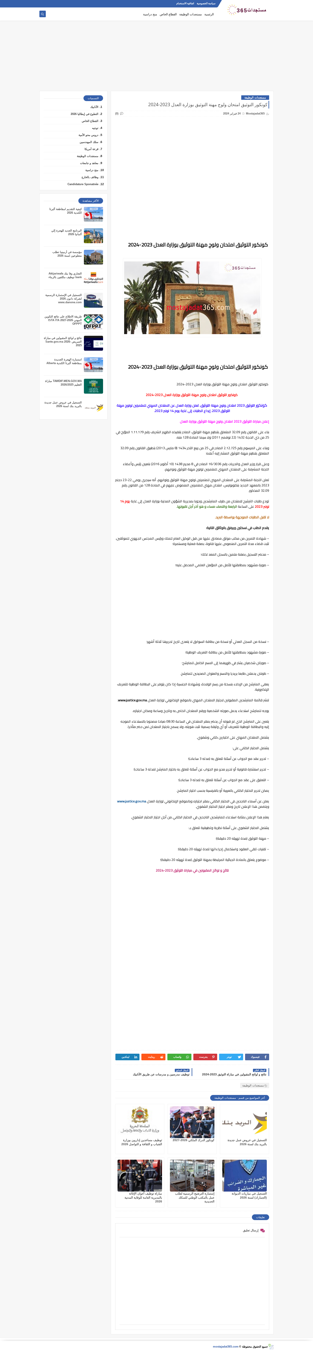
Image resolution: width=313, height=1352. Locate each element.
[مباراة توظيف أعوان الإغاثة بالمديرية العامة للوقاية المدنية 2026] (140, 1176)
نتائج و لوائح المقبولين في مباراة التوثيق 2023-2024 (192, 870)
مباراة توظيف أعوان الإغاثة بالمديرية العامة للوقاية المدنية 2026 (143, 1197)
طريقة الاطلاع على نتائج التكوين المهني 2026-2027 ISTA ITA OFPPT (63, 320)
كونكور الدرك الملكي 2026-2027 (193, 1140)
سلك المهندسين (89, 142)
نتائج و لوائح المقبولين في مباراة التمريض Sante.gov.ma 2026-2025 (63, 341)
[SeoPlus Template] (271, 1346)
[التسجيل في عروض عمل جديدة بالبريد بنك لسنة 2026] (244, 1122)
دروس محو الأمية (88, 135)
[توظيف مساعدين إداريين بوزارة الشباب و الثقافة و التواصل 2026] (140, 1122)
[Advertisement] (156, 58)
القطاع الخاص (168, 14)
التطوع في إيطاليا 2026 (84, 114)
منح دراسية (150, 14)
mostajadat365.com (225, 1346)
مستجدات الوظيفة (190, 14)
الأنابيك (94, 107)
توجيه (95, 128)
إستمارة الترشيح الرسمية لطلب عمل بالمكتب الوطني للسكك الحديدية (194, 1197)
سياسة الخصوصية (206, 3)
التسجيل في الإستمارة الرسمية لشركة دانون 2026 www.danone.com (63, 298)
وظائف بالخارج (90, 177)
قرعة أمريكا (91, 149)
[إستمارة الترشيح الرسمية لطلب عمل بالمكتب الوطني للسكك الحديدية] (192, 1176)
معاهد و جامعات (89, 163)
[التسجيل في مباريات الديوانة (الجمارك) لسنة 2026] (244, 1176)
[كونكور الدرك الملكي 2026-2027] (192, 1122)
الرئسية (209, 14)
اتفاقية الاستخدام (185, 3)
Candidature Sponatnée (82, 184)
